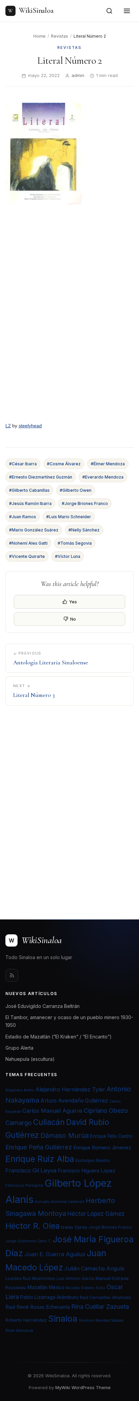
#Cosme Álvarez (64, 463)
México (56, 1287)
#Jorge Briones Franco (85, 503)
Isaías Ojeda (74, 1227)
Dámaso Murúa (64, 1135)
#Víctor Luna (67, 556)
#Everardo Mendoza (102, 477)
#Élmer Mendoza (108, 463)
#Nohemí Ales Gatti (28, 543)
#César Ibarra (23, 463)
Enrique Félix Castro (111, 1136)
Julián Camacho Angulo (94, 1268)
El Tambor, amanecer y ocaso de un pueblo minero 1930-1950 (69, 1021)
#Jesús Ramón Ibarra (30, 503)
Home (39, 36)
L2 (8, 425)
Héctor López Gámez (95, 1213)
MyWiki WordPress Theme (83, 1387)
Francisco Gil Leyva (30, 1170)
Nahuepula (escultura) (30, 1059)
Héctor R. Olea (32, 1226)
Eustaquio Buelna (93, 1160)
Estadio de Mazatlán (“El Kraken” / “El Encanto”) (58, 1036)
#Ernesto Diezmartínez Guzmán (40, 477)
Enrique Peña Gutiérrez (38, 1147)
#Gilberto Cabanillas (29, 490)
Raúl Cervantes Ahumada (105, 1297)
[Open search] (109, 11)
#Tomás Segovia (75, 543)
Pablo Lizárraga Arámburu (49, 1297)
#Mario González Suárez (33, 529)
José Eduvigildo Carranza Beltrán (42, 1006)
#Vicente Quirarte (27, 556)
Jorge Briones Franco (110, 1227)
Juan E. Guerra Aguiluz (55, 1254)
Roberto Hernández (26, 1320)
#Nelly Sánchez (84, 529)
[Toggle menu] (127, 11)
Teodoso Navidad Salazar (101, 1320)
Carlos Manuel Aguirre (52, 1110)
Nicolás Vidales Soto (85, 1287)
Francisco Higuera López (86, 1171)
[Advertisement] (69, 808)
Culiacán (49, 1122)
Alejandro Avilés (19, 1090)
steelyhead (30, 425)
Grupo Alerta (19, 1048)
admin (78, 75)
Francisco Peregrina (24, 1185)
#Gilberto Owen (75, 490)
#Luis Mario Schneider (68, 516)
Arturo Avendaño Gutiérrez (74, 1100)
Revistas (59, 36)
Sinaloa (62, 1319)
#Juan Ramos (22, 516)
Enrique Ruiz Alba (39, 1159)
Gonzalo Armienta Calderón (59, 1202)
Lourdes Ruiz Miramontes (30, 1278)
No (73, 619)
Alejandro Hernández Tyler (70, 1089)
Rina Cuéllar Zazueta (100, 1306)
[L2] (69, 314)
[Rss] (11, 975)
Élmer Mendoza (19, 1330)
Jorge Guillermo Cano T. (28, 1241)
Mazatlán (38, 1287)
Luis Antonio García (75, 1278)
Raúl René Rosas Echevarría (37, 1307)
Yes (73, 601)
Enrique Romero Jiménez (102, 1147)
